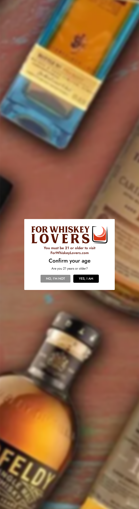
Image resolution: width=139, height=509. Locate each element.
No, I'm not (55, 278)
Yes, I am (86, 278)
